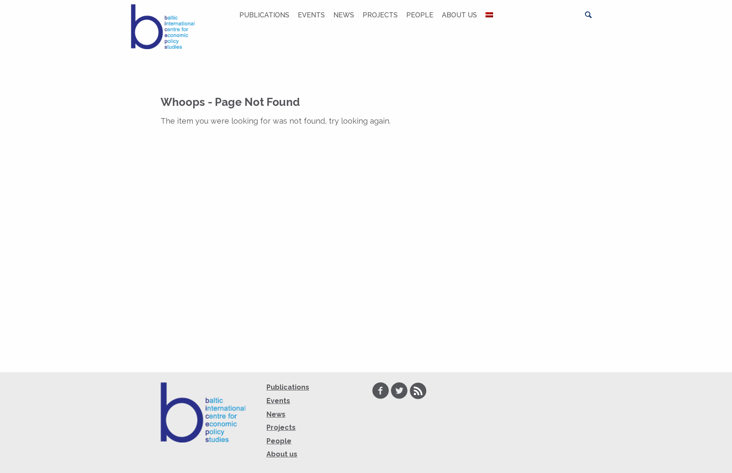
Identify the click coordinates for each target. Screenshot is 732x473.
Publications (264, 15)
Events (311, 15)
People (419, 15)
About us (459, 15)
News (343, 15)
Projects (380, 15)
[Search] (588, 14)
